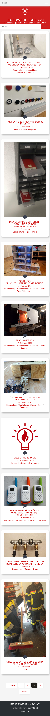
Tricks (34, 231)
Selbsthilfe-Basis (25, 458)
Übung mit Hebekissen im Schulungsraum (25, 398)
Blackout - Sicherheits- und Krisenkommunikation (25, 520)
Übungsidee (31, 70)
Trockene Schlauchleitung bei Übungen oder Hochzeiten (25, 63)
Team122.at (32, 707)
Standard (41, 288)
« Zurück (11, 685)
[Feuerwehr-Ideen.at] (25, 14)
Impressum (25, 711)
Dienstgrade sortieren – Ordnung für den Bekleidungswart (25, 224)
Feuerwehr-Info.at (25, 704)
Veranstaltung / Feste (25, 72)
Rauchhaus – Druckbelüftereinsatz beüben (25, 282)
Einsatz (32, 288)
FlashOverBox (25, 340)
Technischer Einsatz (27, 405)
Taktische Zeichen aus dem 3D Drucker (25, 123)
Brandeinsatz (22, 288)
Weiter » (25, 691)
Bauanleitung (18, 70)
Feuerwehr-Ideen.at (25, 20)
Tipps (28, 231)
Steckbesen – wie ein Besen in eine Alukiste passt (24, 663)
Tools (25, 669)
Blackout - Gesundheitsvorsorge (25, 463)
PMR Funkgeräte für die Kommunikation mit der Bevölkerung (25, 512)
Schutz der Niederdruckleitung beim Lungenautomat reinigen (25, 563)
